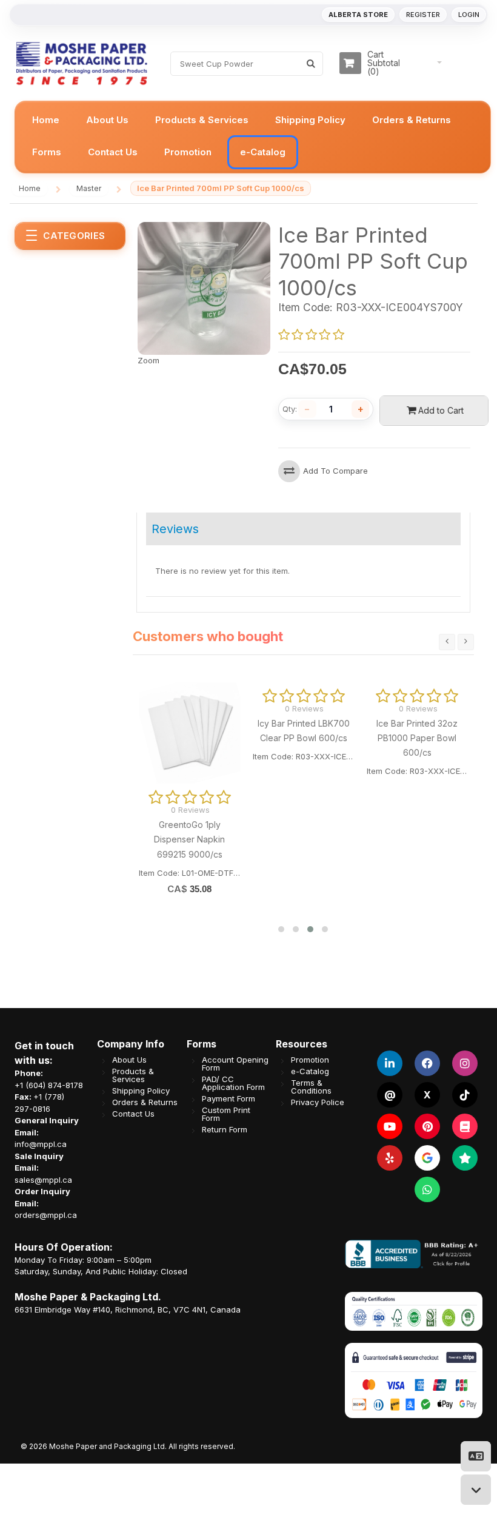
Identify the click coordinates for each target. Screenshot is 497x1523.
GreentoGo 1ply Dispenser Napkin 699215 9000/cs (189, 839)
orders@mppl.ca (46, 1215)
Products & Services (133, 1075)
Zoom (148, 360)
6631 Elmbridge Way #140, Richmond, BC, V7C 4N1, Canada (128, 1309)
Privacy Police (317, 1102)
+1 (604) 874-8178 (49, 1085)
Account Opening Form (235, 1064)
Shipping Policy (141, 1091)
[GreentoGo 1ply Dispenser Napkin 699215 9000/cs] (190, 733)
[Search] (310, 63)
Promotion (310, 1060)
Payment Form (228, 1099)
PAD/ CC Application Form (233, 1083)
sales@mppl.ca (43, 1180)
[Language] (476, 1456)
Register (423, 14)
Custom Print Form (226, 1114)
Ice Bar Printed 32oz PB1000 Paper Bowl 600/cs (417, 738)
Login (468, 14)
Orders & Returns (145, 1102)
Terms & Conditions (311, 1087)
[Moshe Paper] (81, 63)
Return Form (224, 1130)
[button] (281, 929)
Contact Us (133, 1114)
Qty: (289, 409)
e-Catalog (310, 1071)
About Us (129, 1060)
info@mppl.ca (41, 1144)
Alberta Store (358, 14)
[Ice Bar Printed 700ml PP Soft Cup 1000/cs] (204, 227)
